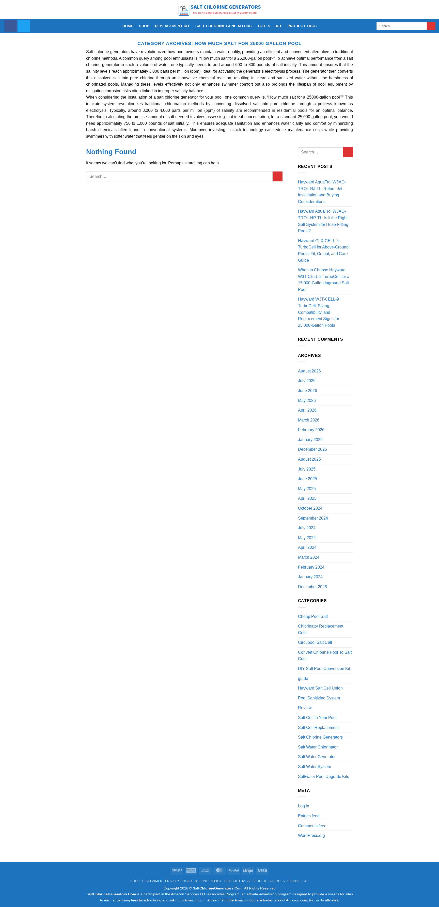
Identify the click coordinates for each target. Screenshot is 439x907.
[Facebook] (10, 26)
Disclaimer (152, 881)
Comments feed (312, 826)
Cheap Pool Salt (313, 616)
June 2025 (307, 479)
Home (127, 26)
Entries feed (309, 816)
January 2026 (310, 439)
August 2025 (309, 459)
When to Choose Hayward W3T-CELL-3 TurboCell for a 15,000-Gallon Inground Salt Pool (323, 280)
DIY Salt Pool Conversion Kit (324, 668)
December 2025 (312, 449)
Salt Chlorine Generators (223, 26)
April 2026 (307, 410)
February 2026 (311, 430)
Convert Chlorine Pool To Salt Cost (325, 655)
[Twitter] (24, 26)
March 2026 (308, 420)
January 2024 (310, 577)
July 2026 (307, 381)
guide (303, 678)
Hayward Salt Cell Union (320, 688)
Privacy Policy (179, 881)
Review (305, 708)
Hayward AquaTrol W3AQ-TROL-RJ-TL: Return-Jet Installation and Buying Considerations (322, 192)
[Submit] (431, 26)
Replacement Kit (172, 26)
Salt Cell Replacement (318, 727)
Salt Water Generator (317, 757)
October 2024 (310, 508)
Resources (274, 881)
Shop (144, 26)
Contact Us (297, 881)
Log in (303, 806)
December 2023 (312, 587)
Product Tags (302, 26)
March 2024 (308, 557)
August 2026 (309, 371)
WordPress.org (311, 835)
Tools (263, 26)
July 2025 (307, 469)
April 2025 (307, 498)
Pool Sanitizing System (319, 698)
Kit (279, 26)
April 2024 (307, 547)
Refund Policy (208, 881)
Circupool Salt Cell (315, 642)
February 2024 (311, 567)
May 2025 (307, 489)
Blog (257, 881)
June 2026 (307, 390)
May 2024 (307, 538)
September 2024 (313, 518)
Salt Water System (314, 766)
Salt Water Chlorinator (318, 747)
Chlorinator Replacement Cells (320, 629)
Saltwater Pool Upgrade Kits (323, 776)
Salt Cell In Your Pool (317, 717)
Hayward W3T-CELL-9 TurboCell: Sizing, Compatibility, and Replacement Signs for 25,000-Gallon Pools (318, 312)
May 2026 (307, 400)
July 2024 (307, 528)
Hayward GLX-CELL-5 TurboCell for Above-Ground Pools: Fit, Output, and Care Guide (323, 250)
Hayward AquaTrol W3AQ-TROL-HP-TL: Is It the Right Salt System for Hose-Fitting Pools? (323, 221)
